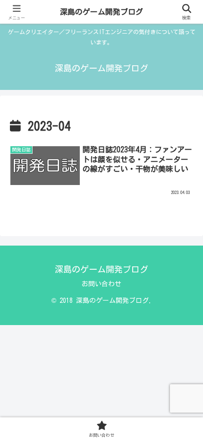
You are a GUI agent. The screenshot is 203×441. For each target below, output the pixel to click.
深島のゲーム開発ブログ (101, 12)
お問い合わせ (101, 284)
